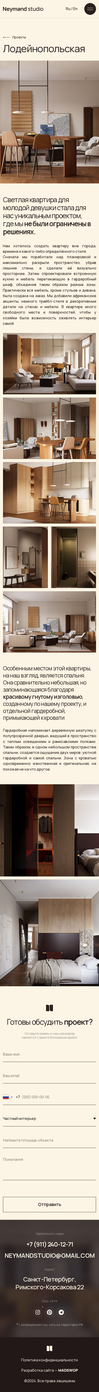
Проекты (19, 37)
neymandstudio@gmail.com (50, 1255)
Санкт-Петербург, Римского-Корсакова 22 (49, 1283)
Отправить (49, 1204)
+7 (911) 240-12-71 (49, 1244)
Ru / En (71, 8)
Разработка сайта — (49, 1370)
